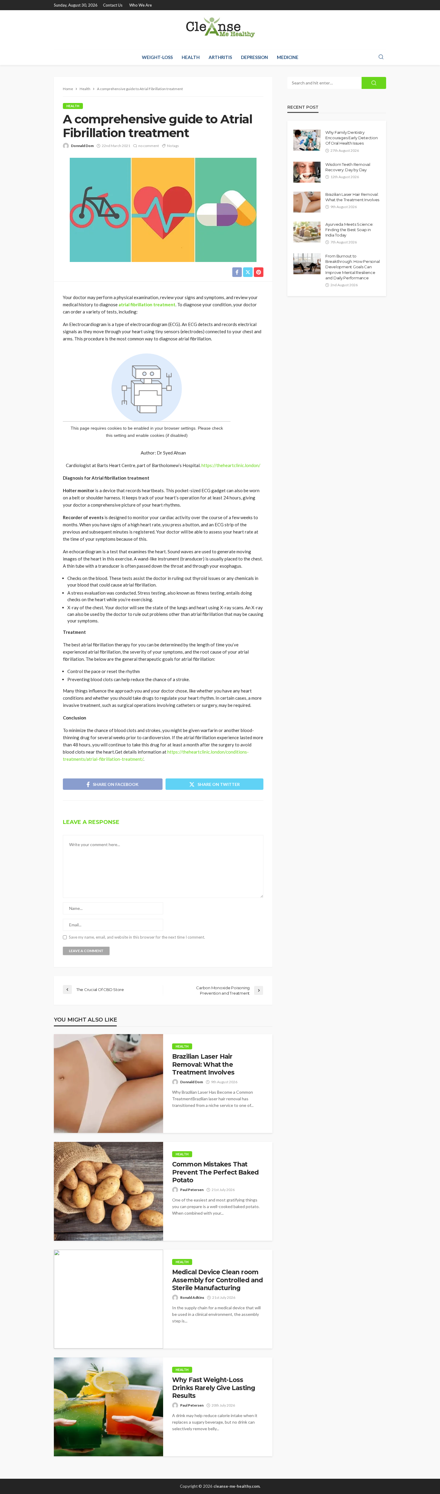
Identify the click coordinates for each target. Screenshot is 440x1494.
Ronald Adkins (192, 1297)
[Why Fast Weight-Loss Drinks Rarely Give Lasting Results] (108, 1406)
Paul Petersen (192, 1189)
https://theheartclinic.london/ (230, 465)
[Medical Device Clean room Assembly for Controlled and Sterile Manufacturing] (108, 1299)
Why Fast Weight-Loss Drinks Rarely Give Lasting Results (213, 1387)
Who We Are (140, 5)
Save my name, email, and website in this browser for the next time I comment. (137, 937)
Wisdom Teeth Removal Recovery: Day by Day (347, 167)
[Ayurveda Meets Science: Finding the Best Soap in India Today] (307, 232)
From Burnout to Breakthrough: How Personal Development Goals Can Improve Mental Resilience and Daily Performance (352, 267)
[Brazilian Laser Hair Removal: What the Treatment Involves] (108, 1083)
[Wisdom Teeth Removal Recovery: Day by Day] (307, 172)
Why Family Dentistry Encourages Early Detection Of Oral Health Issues (351, 138)
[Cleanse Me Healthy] (220, 29)
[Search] (381, 57)
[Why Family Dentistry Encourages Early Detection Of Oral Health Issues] (307, 140)
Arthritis (220, 57)
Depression (254, 57)
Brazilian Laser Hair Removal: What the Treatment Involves (203, 1064)
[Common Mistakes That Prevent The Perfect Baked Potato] (108, 1191)
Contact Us (112, 5)
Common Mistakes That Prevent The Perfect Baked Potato (215, 1172)
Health (191, 57)
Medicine (287, 57)
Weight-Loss (157, 57)
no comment (148, 145)
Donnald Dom (82, 145)
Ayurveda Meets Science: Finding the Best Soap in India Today (349, 229)
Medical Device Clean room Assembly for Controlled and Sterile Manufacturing (217, 1280)
